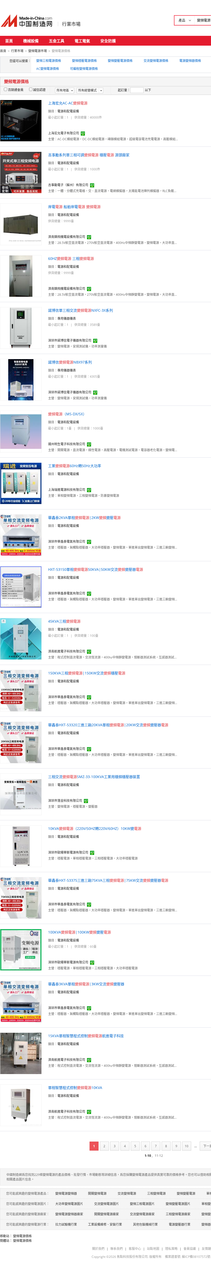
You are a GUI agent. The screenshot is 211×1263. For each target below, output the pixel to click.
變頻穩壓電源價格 (84, 61)
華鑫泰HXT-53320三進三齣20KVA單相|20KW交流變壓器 (108, 724)
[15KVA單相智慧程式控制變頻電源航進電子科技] (20, 1053)
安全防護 (108, 40)
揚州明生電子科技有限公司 (66, 444)
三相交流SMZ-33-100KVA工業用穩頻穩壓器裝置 (94, 776)
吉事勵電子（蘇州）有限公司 (68, 185)
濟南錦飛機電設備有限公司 (66, 237)
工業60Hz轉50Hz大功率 (74, 465)
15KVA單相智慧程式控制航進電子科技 (86, 1035)
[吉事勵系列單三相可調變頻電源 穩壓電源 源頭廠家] (20, 172)
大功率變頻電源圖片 (69, 1204)
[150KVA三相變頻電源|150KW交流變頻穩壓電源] (20, 690)
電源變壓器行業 (179, 1224)
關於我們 (98, 1249)
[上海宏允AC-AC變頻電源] (20, 120)
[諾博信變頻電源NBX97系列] (20, 379)
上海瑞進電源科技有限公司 (66, 490)
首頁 (9, 40)
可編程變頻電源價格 (84, 69)
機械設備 (31, 40)
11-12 (159, 1155)
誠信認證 (39, 90)
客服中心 (135, 1249)
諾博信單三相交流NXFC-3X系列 (80, 310)
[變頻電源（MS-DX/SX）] (20, 431)
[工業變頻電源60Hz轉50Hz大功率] (20, 483)
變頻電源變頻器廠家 (69, 1214)
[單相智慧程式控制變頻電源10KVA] (20, 1105)
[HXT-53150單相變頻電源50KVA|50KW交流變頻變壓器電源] (20, 586)
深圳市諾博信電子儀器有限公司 (69, 340)
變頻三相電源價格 (48, 61)
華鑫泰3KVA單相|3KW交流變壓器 (86, 983)
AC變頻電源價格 (47, 69)
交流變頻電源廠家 (142, 1214)
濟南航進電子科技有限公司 (66, 651)
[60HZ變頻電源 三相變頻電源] (20, 276)
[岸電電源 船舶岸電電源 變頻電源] (20, 224)
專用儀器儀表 (66, 318)
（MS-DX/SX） (67, 413)
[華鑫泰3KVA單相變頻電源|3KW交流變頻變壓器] (20, 1001)
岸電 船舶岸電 (74, 206)
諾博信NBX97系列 (70, 362)
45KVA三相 (64, 621)
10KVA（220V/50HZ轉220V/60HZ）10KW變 (94, 828)
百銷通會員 (15, 90)
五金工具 (56, 40)
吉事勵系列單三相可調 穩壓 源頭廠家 (88, 154)
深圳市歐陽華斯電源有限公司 (68, 852)
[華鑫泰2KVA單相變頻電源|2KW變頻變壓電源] (20, 535)
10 (186, 1146)
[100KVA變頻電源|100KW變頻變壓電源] (20, 949)
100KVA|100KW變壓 (79, 932)
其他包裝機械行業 (145, 1224)
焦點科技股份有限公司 (132, 1256)
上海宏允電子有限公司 (63, 133)
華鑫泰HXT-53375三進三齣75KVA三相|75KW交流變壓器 (108, 880)
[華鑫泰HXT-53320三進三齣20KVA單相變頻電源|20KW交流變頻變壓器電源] (20, 742)
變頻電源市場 (37, 51)
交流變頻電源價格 (156, 61)
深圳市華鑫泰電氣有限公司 (66, 541)
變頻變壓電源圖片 (178, 1204)
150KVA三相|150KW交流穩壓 (86, 673)
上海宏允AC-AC (67, 103)
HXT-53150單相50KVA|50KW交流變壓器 (95, 569)
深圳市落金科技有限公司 (65, 800)
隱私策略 (171, 1249)
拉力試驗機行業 (66, 1224)
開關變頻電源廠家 (106, 1214)
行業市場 (71, 24)
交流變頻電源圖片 (106, 1204)
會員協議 (189, 1249)
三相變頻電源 (156, 1193)
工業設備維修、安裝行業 (105, 1224)
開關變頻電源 (97, 1193)
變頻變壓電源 (186, 1193)
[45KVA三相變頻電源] (20, 638)
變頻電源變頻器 (66, 1193)
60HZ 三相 (71, 258)
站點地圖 (153, 1249)
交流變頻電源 (127, 1193)
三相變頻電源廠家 (178, 1214)
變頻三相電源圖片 (142, 1204)
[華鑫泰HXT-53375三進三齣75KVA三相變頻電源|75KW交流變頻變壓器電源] (20, 897)
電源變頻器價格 (190, 61)
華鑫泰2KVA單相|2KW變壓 (84, 517)
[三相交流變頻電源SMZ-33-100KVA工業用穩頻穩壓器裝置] (20, 794)
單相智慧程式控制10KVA (75, 1087)
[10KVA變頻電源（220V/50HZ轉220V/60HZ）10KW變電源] (20, 846)
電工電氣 (82, 40)
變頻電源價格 (22, 1236)
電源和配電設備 (68, 111)
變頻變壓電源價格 (120, 61)
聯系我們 (116, 1249)
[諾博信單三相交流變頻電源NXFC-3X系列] (21, 327)
